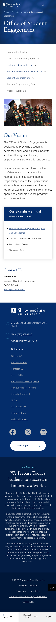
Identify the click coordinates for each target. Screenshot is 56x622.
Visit (35, 617)
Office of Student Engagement (23, 58)
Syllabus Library (18, 413)
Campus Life (8, 12)
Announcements (19, 362)
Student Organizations (18, 77)
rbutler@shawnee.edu (14, 289)
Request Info (27, 616)
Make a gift (22, 445)
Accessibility (17, 375)
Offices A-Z (16, 356)
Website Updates (19, 419)
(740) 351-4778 (29, 340)
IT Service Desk (18, 406)
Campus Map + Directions (23, 387)
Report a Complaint (20, 394)
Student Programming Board (22, 84)
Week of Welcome (16, 90)
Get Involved (21, 12)
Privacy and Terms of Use (28, 591)
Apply (48, 617)
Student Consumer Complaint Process (28, 596)
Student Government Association (24, 71)
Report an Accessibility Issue (25, 381)
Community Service (17, 52)
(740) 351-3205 (24, 334)
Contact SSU (17, 368)
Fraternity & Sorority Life (20, 65)
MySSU (14, 400)
